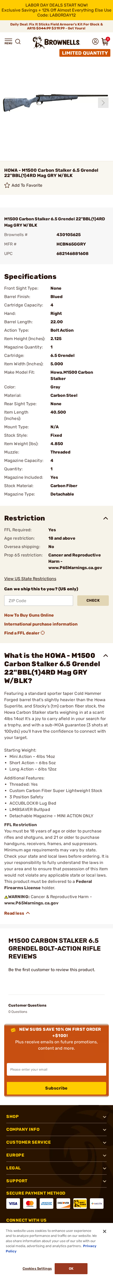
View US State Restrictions (30, 578)
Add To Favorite (27, 185)
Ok (71, 1268)
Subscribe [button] (56, 1088)
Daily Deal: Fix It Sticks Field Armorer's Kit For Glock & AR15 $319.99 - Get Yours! (56, 26)
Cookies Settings (37, 1268)
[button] (8, 41)
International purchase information (41, 624)
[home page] (56, 42)
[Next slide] (103, 102)
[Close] (104, 1231)
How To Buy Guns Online (29, 615)
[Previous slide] (10, 102)
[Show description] (17, 913)
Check (93, 600)
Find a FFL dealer (21, 633)
